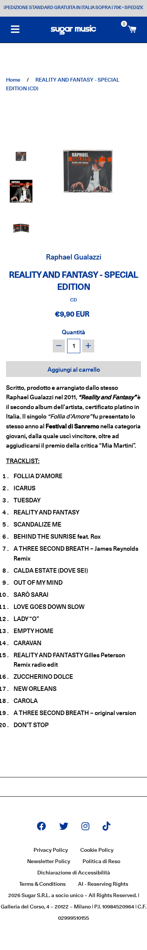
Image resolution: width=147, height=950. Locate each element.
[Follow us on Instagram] (85, 827)
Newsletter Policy (48, 861)
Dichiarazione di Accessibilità (73, 873)
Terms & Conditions (42, 884)
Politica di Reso (101, 861)
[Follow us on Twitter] (63, 827)
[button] (21, 155)
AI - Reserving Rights (103, 884)
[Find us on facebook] (41, 827)
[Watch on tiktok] (106, 827)
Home (13, 79)
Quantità (73, 332)
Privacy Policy (51, 850)
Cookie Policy (96, 850)
